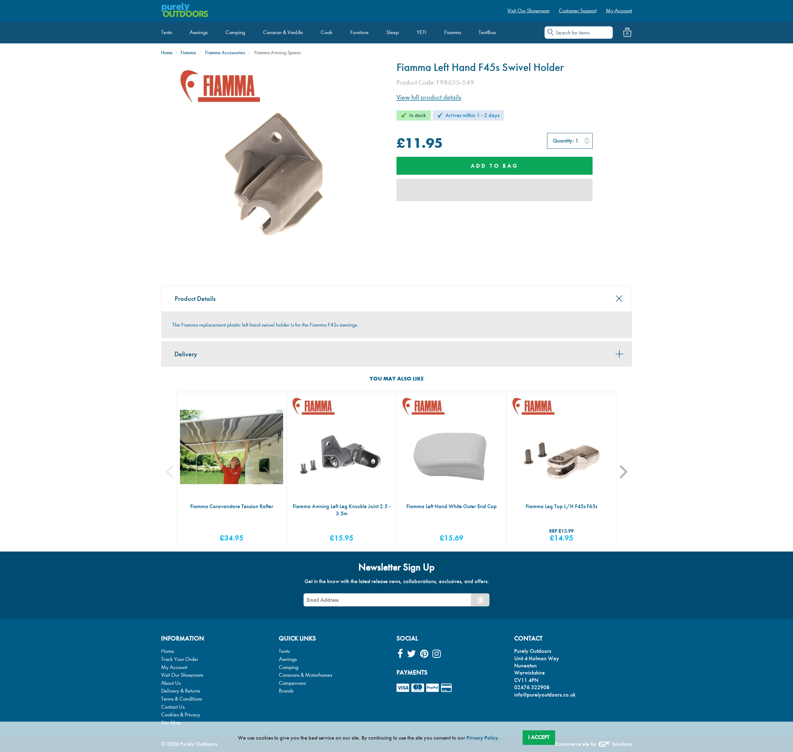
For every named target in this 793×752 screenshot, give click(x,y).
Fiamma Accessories (225, 52)
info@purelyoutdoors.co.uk (545, 694)
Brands (286, 691)
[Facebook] (400, 654)
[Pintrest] (424, 654)
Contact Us (173, 707)
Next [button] (627, 472)
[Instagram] (436, 654)
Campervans (292, 683)
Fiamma (188, 52)
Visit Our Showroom (182, 675)
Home (167, 52)
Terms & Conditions (181, 699)
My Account (174, 667)
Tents (284, 651)
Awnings (288, 659)
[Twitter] (411, 654)
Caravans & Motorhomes (305, 675)
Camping (288, 667)
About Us (171, 683)
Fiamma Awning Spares (277, 52)
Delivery (185, 354)
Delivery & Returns (180, 691)
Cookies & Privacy (180, 714)
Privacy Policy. (483, 737)
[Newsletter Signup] (480, 599)
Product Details (195, 299)
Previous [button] (174, 472)
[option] (232, 469)
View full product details (428, 97)
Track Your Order (179, 659)
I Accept (539, 737)
